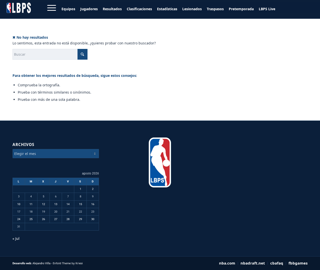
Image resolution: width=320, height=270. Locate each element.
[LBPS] (19, 7)
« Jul (16, 238)
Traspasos (215, 8)
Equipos (68, 8)
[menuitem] (70, 9)
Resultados (112, 8)
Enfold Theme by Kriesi (68, 263)
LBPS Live (267, 8)
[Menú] (50, 7)
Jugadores (89, 8)
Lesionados (192, 8)
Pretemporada (241, 8)
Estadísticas (167, 8)
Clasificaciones (139, 8)
